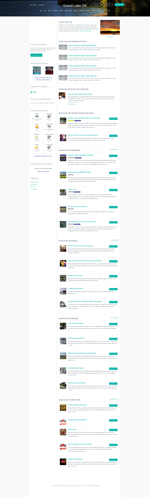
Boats (100, 10)
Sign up (108, 4)
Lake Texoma (34, 189)
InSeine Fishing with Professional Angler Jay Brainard (85, 260)
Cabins (75, 10)
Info (41, 10)
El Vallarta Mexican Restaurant (77, 405)
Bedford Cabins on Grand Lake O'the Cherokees (83, 135)
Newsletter (36, 55)
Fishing (87, 10)
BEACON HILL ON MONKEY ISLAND (79, 172)
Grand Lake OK (75, 5)
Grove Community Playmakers (77, 420)
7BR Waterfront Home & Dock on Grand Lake (82, 221)
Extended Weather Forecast (43, 156)
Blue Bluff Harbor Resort (76, 368)
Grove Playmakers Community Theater (80, 444)
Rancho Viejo (72, 429)
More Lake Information (85, 31)
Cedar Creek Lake (35, 182)
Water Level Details (43, 171)
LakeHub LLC (61, 485)
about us (72, 485)
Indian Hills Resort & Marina (77, 383)
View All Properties (114, 149)
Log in (96, 4)
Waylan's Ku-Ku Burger (75, 459)
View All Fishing (114, 240)
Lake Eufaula (34, 184)
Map (45, 10)
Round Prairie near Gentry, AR (77, 206)
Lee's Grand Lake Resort (75, 323)
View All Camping (114, 317)
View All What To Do (114, 399)
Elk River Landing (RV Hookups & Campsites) (82, 353)
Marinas (81, 10)
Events (61, 10)
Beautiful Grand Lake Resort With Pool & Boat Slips (84, 118)
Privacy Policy (96, 485)
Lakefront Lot (72, 189)
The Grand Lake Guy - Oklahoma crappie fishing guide (85, 301)
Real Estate (68, 10)
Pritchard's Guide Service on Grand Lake (80, 246)
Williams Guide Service (75, 275)
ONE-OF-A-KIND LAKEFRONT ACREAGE (80, 155)
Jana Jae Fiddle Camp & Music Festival (80, 94)
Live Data (41, 5)
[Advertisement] (43, 29)
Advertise (119, 4)
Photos (55, 10)
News (49, 10)
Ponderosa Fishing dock (75, 288)
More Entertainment (72, 104)
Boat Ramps (33, 5)
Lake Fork (33, 186)
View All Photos (110, 36)
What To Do (106, 10)
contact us (77, 485)
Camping (94, 10)
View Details (113, 118)
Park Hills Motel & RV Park (76, 338)
